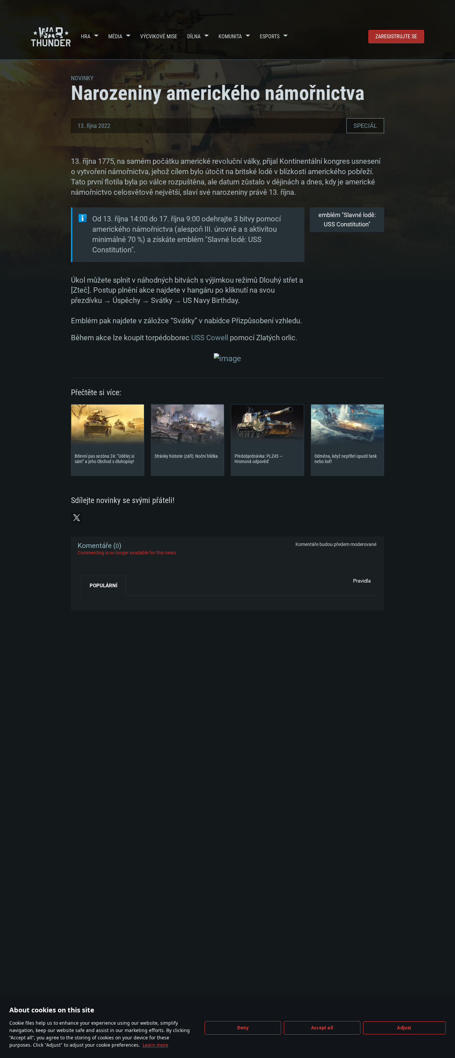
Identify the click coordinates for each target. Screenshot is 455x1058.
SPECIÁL (365, 125)
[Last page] (88, 601)
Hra (85, 36)
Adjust (404, 1028)
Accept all (322, 1028)
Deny (243, 1028)
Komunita (230, 36)
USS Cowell (209, 338)
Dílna (194, 36)
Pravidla (362, 581)
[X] (76, 517)
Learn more (155, 1045)
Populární (103, 586)
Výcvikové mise (158, 36)
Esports (269, 36)
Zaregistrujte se (396, 36)
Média (115, 36)
